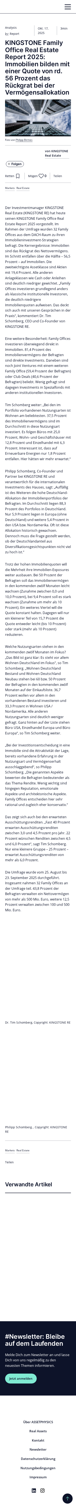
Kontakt (38, 1440)
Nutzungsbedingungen (38, 1468)
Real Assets (38, 1431)
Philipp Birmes (24, 140)
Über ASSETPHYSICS (38, 1422)
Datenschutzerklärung (38, 1459)
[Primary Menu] (68, 6)
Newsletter (38, 1449)
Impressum (38, 1477)
